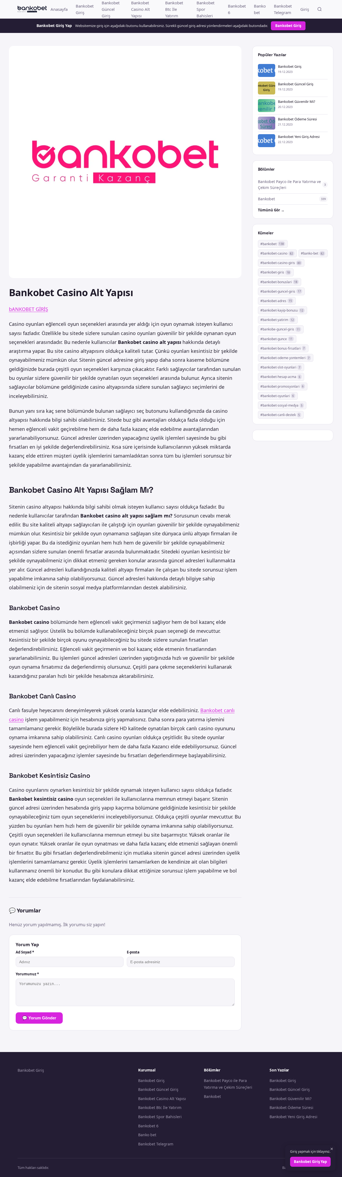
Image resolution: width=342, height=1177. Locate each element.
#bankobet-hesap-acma (280, 376)
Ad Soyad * (25, 952)
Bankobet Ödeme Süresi (291, 1107)
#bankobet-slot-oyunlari (280, 367)
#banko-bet (312, 253)
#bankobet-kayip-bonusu (281, 310)
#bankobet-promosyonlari (282, 386)
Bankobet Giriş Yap (310, 1161)
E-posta (133, 952)
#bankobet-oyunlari (277, 396)
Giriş (304, 9)
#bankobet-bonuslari (278, 282)
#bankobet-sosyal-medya (281, 405)
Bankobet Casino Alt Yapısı (162, 1098)
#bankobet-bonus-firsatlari (282, 348)
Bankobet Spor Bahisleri (160, 1116)
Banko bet (260, 9)
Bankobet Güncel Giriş (158, 1089)
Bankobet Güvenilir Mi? (290, 1098)
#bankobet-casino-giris (280, 263)
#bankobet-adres (276, 301)
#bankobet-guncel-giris (280, 291)
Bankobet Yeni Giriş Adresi (293, 1116)
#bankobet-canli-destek (280, 414)
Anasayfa (59, 9)
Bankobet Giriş (85, 9)
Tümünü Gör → (271, 210)
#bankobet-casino (276, 253)
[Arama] (319, 9)
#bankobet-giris (275, 272)
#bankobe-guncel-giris (280, 329)
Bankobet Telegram (283, 9)
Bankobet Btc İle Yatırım (159, 1107)
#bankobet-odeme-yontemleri (285, 358)
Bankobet (212, 1096)
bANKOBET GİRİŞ (28, 309)
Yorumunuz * (27, 974)
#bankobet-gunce (276, 339)
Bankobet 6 (237, 9)
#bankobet (272, 244)
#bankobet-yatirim (277, 319)
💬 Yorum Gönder (39, 1018)
